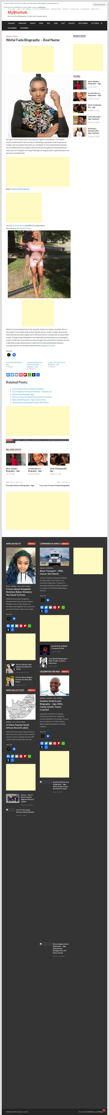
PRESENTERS (11, 442)
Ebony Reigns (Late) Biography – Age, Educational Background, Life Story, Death (60, 948)
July (63, 23)
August (72, 23)
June (56, 23)
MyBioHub (17, 12)
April (41, 23)
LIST (14, 722)
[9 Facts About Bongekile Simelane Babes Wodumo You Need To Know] (21, 584)
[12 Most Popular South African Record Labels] (21, 720)
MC (45, 440)
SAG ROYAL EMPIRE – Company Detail (59, 647)
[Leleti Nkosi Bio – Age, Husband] (79, 117)
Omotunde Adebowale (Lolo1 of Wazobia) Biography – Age (34, 364)
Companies (49, 568)
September (83, 23)
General (9, 36)
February (23, 23)
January (11, 23)
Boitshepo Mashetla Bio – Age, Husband (94, 130)
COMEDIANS (26, 440)
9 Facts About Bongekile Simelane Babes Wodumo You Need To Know (19, 592)
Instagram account (47, 345)
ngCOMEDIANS (53, 440)
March (32, 23)
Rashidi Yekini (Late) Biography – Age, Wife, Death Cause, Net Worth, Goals (61, 785)
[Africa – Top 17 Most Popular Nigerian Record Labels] (12, 795)
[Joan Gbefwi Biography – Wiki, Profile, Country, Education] (43, 659)
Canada (42, 568)
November (12, 28)
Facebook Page (24, 228)
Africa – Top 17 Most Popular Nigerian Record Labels (27, 798)
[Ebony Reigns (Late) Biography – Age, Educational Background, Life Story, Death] (45, 944)
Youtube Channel (19, 225)
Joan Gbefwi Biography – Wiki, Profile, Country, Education (58, 661)
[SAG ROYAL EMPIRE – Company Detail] (45, 646)
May (48, 23)
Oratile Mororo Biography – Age (35, 469)
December (24, 28)
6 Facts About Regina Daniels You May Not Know (24, 679)
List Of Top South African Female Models (25, 811)
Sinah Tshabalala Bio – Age (94, 106)
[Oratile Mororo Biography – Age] (38, 466)
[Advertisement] (38, 59)
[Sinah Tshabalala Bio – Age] (60, 466)
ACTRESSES (17, 440)
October (95, 23)
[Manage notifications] (104, 1110)
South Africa (26, 586)
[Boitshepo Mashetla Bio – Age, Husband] (79, 129)
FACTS (8, 586)
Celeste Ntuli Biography (20, 189)
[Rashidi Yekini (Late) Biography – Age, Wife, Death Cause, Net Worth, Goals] (45, 782)
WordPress (91, 1112)
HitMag (100, 1112)
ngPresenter (63, 440)
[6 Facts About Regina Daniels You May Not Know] (10, 677)
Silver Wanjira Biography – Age (13, 469)
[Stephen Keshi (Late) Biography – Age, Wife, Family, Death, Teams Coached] (54, 696)
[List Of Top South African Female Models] (10, 810)
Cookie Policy (41, 7)
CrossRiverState (37, 440)
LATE (54, 698)
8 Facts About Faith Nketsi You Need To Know (24, 666)
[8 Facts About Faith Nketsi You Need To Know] (10, 665)
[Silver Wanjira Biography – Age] (16, 466)
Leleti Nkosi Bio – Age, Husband (95, 118)
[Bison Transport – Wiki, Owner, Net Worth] (54, 566)
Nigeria (15, 36)
